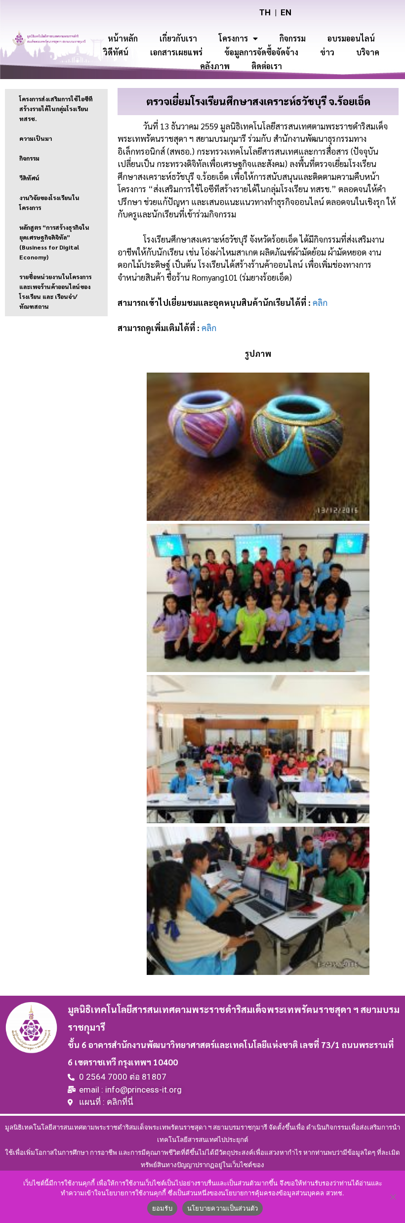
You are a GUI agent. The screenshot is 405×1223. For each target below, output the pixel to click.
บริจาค (367, 52)
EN (286, 12)
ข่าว (327, 52)
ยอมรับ (162, 1208)
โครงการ (233, 38)
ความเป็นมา (35, 138)
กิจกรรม (293, 38)
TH (265, 12)
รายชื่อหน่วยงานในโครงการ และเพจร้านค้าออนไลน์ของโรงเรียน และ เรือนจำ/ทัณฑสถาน (55, 291)
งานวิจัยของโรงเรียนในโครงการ (49, 202)
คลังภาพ (215, 66)
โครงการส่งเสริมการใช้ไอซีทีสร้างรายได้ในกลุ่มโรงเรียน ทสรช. (56, 109)
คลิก (320, 302)
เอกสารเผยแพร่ (176, 52)
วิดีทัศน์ (115, 52)
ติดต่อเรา (266, 66)
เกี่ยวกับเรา (178, 38)
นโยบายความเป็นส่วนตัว (222, 1208)
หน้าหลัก (123, 38)
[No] (393, 1197)
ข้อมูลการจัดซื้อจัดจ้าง (261, 52)
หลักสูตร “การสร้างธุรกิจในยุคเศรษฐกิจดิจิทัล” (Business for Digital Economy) (54, 242)
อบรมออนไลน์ (351, 38)
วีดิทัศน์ (29, 178)
